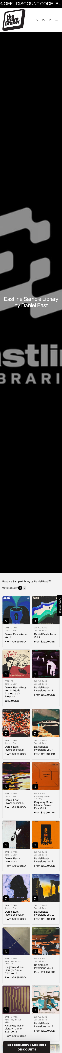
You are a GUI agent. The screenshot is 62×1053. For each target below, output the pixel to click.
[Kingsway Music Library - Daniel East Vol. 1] (16, 941)
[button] (37, 20)
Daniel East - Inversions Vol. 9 (14, 913)
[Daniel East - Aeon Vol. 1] (16, 610)
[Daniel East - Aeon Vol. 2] (46, 610)
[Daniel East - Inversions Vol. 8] (16, 723)
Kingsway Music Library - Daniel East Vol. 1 (14, 970)
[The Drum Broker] (13, 20)
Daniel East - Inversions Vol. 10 (44, 913)
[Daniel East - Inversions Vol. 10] (46, 888)
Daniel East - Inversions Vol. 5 (43, 860)
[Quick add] (6, 621)
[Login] (44, 20)
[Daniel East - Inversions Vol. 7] (46, 723)
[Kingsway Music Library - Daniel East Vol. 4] (46, 776)
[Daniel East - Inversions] (16, 835)
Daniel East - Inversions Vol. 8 (14, 748)
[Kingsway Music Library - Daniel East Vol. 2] (16, 1000)
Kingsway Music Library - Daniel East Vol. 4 (43, 805)
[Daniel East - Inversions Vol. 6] (46, 941)
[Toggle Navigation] (56, 20)
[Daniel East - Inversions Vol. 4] (16, 776)
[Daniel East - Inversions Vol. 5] (46, 835)
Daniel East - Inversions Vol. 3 (43, 689)
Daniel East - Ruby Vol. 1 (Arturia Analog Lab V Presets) (15, 692)
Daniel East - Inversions (12, 860)
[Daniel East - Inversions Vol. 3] (46, 664)
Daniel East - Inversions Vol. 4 (14, 801)
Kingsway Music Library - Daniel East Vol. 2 (14, 1028)
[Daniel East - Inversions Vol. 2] (46, 1000)
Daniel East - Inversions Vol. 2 (43, 1025)
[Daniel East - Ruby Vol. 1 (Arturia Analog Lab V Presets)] (16, 664)
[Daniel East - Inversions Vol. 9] (16, 888)
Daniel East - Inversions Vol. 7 (43, 748)
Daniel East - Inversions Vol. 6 (43, 966)
